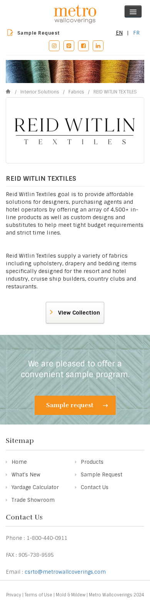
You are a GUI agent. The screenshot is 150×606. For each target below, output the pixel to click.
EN (119, 32)
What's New (26, 474)
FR (136, 32)
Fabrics (76, 92)
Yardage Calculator (35, 487)
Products (92, 462)
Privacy (13, 595)
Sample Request (38, 33)
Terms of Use (38, 595)
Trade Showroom (33, 500)
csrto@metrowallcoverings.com (65, 572)
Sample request (70, 405)
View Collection (78, 312)
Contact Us (94, 487)
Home (19, 462)
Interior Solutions (40, 92)
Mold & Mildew (70, 595)
